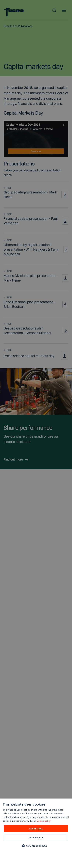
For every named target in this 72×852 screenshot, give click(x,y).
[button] (36, 845)
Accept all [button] (36, 828)
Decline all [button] (35, 837)
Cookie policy (44, 820)
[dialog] (36, 825)
